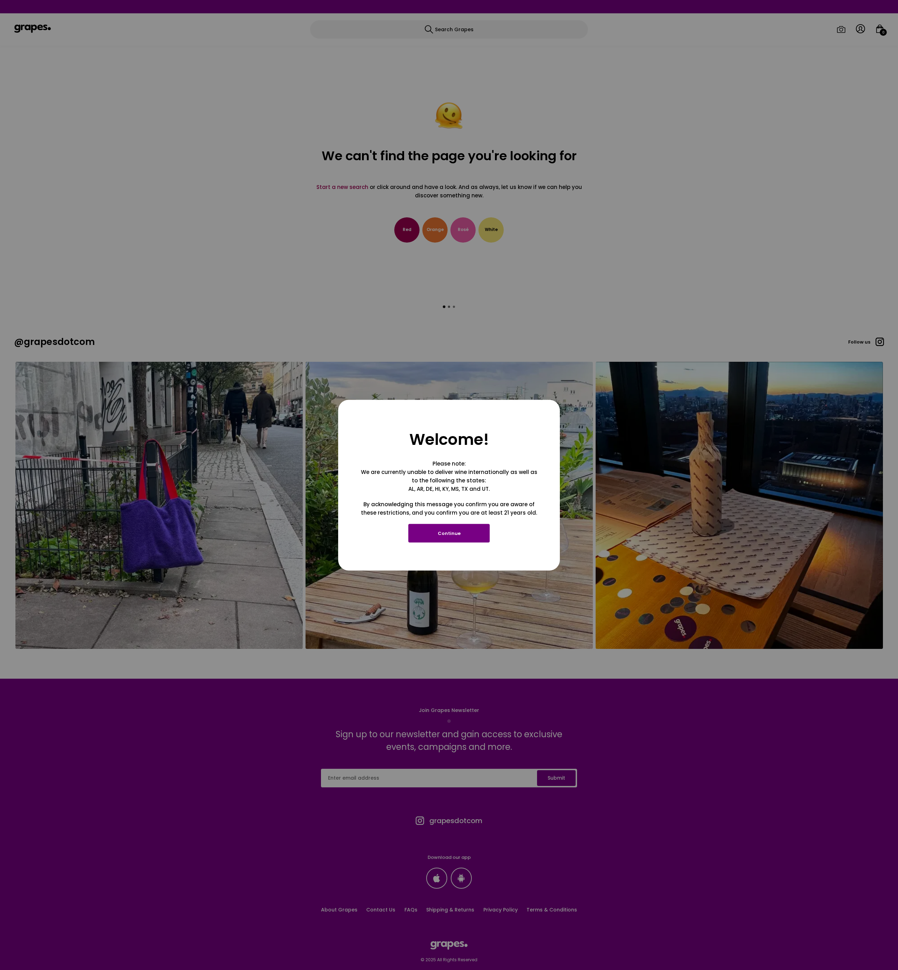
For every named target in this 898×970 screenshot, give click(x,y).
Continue (449, 533)
